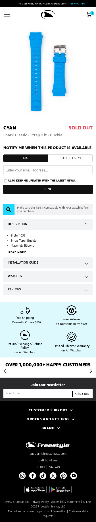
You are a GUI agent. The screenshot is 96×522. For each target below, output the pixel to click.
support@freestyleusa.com (48, 454)
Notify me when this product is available (47, 148)
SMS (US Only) (70, 158)
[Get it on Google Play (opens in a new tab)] (60, 489)
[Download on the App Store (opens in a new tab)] (35, 489)
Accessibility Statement (65, 502)
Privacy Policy (40, 502)
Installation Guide (23, 263)
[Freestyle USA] (48, 14)
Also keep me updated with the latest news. (42, 181)
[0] (89, 14)
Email (25, 158)
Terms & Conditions (16, 502)
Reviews (14, 289)
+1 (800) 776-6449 (48, 467)
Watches (15, 276)
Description (17, 224)
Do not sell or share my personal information (37, 512)
